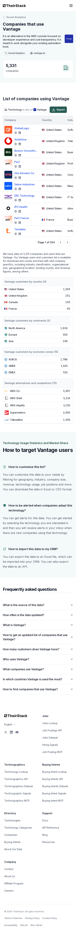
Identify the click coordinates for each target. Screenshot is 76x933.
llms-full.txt (36, 925)
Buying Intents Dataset (55, 786)
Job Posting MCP (52, 751)
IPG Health (20, 206)
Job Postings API (52, 730)
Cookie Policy (49, 918)
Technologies (12, 820)
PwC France (21, 218)
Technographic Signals (17, 793)
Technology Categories (18, 827)
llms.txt (24, 925)
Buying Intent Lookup (54, 771)
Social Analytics (16, 17)
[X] (5, 732)
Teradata (20, 229)
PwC (17, 161)
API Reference (50, 827)
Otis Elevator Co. (24, 173)
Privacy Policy (32, 918)
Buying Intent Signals (54, 793)
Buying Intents (12, 842)
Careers (9, 890)
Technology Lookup (16, 771)
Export (61, 109)
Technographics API (16, 779)
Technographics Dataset (18, 786)
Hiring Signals (50, 744)
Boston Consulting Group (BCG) (26, 150)
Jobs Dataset (50, 737)
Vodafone (20, 139)
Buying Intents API (52, 779)
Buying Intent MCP (52, 800)
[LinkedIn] (11, 732)
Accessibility (10, 925)
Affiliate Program (13, 883)
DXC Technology (24, 195)
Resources (48, 842)
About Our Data (13, 849)
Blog (45, 834)
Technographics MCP (17, 800)
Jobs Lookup (50, 723)
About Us (9, 876)
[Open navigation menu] (71, 6)
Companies (10, 834)
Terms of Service (13, 918)
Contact (8, 869)
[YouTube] (17, 732)
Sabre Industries (24, 184)
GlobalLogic (21, 128)
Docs (45, 820)
